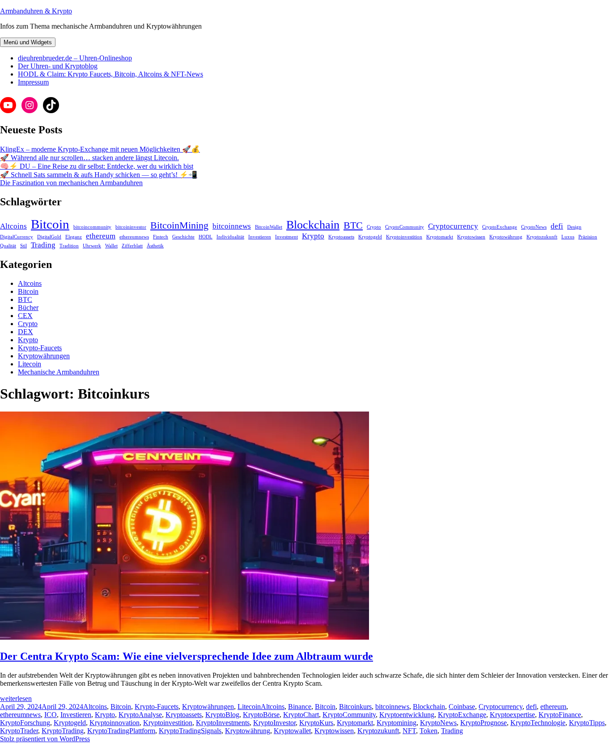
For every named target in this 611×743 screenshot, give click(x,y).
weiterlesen (16, 698)
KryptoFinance (560, 714)
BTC (353, 225)
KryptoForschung (25, 722)
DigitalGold (49, 236)
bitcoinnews (231, 226)
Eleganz (73, 236)
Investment (286, 236)
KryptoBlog (222, 714)
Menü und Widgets (28, 42)
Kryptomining (396, 722)
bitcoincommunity (92, 227)
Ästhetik (155, 245)
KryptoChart (301, 714)
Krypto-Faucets (40, 348)
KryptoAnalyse (140, 714)
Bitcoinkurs (355, 706)
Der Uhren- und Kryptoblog (58, 66)
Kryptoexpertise (512, 714)
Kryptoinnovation (114, 722)
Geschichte (183, 236)
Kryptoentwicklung (406, 714)
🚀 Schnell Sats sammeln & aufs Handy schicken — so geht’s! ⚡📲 (98, 174)
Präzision (587, 236)
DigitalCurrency (16, 236)
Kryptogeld (370, 236)
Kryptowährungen (44, 356)
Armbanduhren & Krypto (36, 11)
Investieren (259, 236)
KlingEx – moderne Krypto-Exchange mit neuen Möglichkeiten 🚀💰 (100, 149)
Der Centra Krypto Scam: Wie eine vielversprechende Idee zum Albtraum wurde (186, 656)
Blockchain (312, 224)
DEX (25, 331)
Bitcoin (50, 224)
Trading (43, 245)
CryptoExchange (499, 227)
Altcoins (13, 226)
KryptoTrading (63, 731)
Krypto (313, 236)
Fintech (160, 236)
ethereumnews (134, 236)
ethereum (100, 236)
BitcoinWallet (268, 227)
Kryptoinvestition (404, 236)
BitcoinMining (179, 225)
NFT (409, 731)
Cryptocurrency (453, 226)
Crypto (374, 227)
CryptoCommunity (404, 227)
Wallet (111, 245)
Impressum (33, 82)
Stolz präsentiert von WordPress (45, 739)
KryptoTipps (587, 722)
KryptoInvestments (223, 722)
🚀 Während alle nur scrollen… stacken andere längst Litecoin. (89, 157)
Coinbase (462, 706)
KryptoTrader (19, 731)
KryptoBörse (261, 714)
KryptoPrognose (483, 722)
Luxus (567, 236)
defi (557, 226)
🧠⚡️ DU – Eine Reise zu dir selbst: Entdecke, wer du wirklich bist (96, 166)
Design (574, 227)
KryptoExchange (462, 714)
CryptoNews (534, 227)
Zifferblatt (132, 245)
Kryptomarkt (439, 236)
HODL (205, 236)
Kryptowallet (292, 731)
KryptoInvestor (274, 722)
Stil (23, 245)
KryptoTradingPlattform (121, 731)
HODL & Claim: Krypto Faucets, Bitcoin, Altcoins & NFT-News (110, 74)
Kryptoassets (341, 236)
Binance (299, 706)
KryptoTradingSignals (190, 731)
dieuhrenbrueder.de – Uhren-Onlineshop (75, 58)
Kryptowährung (505, 236)
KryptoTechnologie (537, 722)
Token (428, 731)
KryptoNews (438, 722)
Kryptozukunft (541, 236)
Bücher (28, 307)
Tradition (69, 245)
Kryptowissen (471, 236)
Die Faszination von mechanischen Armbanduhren (71, 183)
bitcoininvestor (130, 227)
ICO (50, 714)
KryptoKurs (316, 722)
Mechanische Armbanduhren (58, 372)
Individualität (230, 236)
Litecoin (29, 364)
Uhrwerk (92, 245)
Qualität (8, 245)
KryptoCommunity (349, 714)
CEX (25, 315)
